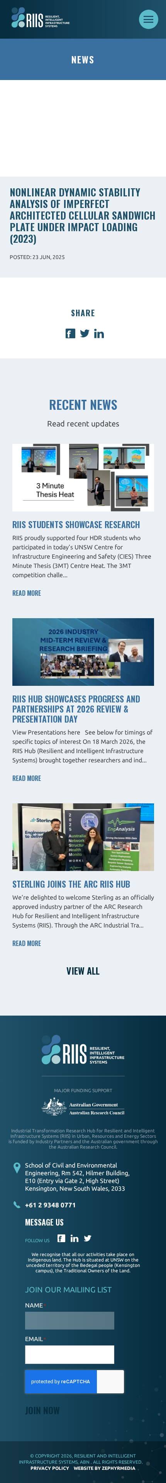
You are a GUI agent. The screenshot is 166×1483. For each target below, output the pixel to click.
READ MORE (26, 593)
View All (83, 970)
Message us (44, 1222)
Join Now (42, 1410)
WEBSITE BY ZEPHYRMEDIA (105, 1468)
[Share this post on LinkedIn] (99, 335)
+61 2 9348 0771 (50, 1205)
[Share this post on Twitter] (85, 335)
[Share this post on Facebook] (70, 335)
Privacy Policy (49, 1468)
